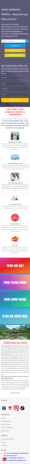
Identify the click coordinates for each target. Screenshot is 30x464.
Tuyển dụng (4, 445)
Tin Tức (3, 442)
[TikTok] (22, 408)
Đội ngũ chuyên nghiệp (15, 142)
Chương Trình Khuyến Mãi (7, 439)
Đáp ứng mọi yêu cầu (15, 204)
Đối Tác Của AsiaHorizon (7, 427)
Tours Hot (15, 245)
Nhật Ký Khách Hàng (6, 421)
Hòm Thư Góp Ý (5, 430)
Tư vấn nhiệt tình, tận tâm (15, 183)
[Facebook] (4, 408)
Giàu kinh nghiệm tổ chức (15, 163)
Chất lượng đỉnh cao (15, 224)
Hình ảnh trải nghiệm (6, 424)
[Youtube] (10, 408)
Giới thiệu (3, 418)
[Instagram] (16, 408)
